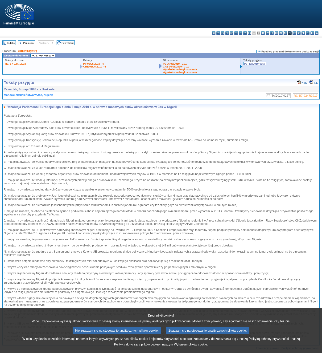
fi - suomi (312, 33)
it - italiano (263, 33)
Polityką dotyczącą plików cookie (137, 344)
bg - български (213, 33)
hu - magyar (276, 33)
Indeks (11, 43)
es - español (218, 33)
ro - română (299, 33)
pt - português (294, 33)
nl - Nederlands (285, 33)
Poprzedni (28, 43)
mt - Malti (281, 33)
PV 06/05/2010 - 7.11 (175, 63)
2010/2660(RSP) (27, 51)
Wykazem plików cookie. (191, 344)
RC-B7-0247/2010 (15, 63)
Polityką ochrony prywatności (269, 339)
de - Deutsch (231, 33)
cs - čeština (222, 33)
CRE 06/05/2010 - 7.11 (176, 66)
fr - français (249, 33)
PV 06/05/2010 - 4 (93, 63)
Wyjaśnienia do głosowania (180, 69)
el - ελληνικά (240, 33)
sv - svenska (316, 33)
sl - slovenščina (308, 33)
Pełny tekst (68, 43)
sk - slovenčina (303, 33)
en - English (245, 33)
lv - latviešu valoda (267, 33)
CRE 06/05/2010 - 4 (94, 66)
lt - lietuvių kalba (272, 33)
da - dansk (227, 33)
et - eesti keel (236, 33)
